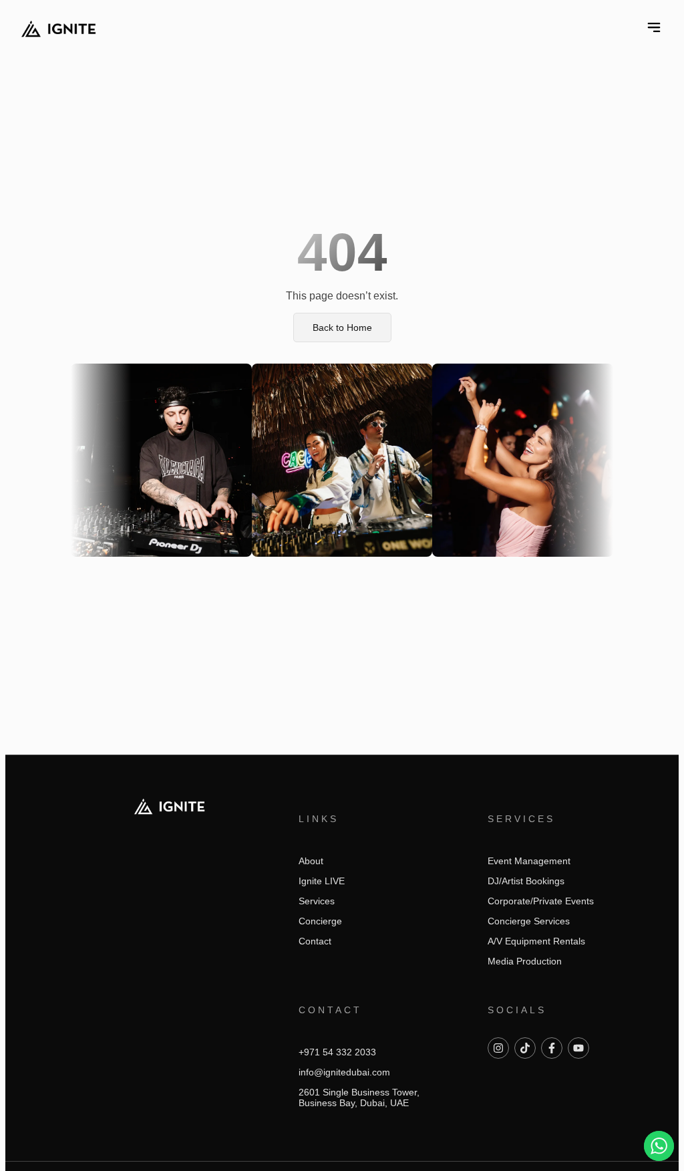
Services (317, 901)
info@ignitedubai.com (344, 1072)
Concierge (320, 921)
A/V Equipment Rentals (536, 941)
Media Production (525, 961)
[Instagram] (498, 1048)
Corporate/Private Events (541, 901)
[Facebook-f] (551, 1048)
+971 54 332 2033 (337, 1052)
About (311, 861)
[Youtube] (578, 1048)
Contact (315, 941)
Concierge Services (529, 921)
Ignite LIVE (322, 881)
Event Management (529, 861)
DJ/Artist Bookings (526, 881)
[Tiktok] (525, 1048)
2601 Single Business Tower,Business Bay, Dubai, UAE (359, 1097)
